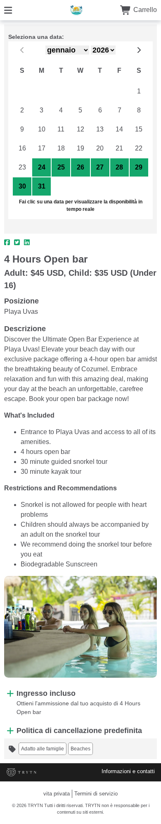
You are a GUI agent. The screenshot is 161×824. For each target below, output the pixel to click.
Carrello (144, 9)
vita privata (56, 794)
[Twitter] (17, 243)
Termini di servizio (96, 794)
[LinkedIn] (27, 243)
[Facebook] (7, 243)
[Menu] (8, 9)
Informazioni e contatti (128, 771)
